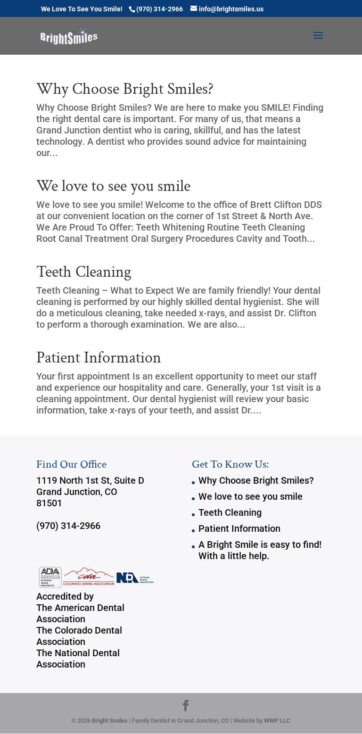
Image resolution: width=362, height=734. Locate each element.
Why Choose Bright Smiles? (125, 89)
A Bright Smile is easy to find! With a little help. (259, 550)
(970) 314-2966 (68, 525)
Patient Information (98, 357)
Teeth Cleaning (84, 272)
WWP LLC (277, 720)
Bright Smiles (110, 720)
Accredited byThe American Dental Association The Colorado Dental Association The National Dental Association (80, 630)
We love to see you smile (113, 186)
